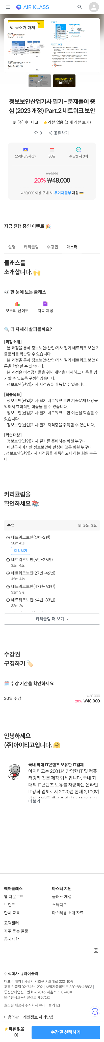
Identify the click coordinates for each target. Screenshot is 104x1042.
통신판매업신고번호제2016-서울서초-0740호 (38, 992)
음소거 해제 (25, 27)
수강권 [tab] (52, 247)
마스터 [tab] (72, 247)
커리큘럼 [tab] (31, 247)
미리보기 (20, 550)
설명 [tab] (12, 247)
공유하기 (61, 133)
